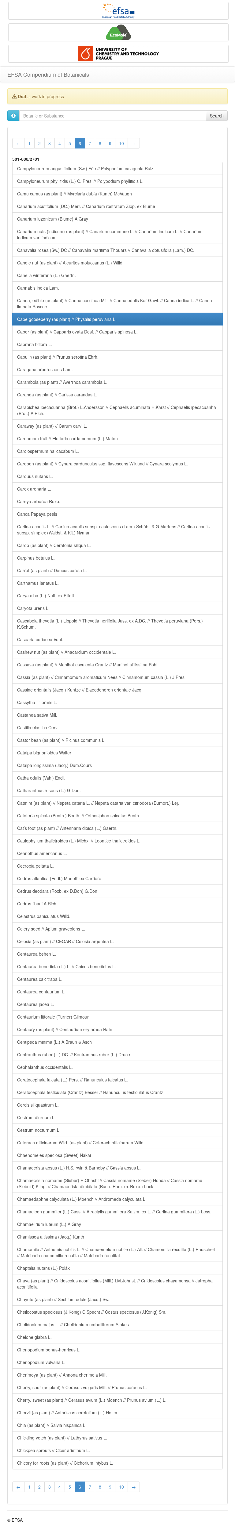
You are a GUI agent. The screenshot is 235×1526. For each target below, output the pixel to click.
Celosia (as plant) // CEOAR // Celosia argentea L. (65, 941)
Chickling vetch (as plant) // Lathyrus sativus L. (62, 1438)
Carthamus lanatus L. (38, 583)
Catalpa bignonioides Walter (44, 753)
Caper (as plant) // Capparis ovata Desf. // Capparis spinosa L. (77, 332)
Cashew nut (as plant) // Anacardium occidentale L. (66, 652)
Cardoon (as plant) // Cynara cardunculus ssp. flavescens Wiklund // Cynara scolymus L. (102, 463)
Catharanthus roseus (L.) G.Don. (49, 790)
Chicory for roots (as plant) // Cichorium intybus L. (65, 1463)
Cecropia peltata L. (35, 866)
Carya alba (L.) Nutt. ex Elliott (45, 595)
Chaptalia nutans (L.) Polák (43, 1268)
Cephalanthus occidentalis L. (45, 1067)
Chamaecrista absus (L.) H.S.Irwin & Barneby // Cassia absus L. (79, 1168)
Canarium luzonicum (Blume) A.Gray (52, 219)
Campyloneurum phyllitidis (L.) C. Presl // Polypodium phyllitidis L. (80, 181)
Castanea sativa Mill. (37, 715)
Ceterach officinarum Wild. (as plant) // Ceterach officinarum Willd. (81, 1142)
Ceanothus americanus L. (42, 853)
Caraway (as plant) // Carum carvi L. (52, 426)
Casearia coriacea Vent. (40, 639)
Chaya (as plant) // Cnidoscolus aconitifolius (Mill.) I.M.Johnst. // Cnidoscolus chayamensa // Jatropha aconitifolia (115, 1283)
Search (217, 116)
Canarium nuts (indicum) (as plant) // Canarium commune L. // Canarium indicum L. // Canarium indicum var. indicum (110, 234)
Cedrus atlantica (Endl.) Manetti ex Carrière (59, 878)
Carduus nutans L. (35, 476)
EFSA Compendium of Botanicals (48, 74)
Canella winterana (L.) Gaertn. (46, 275)
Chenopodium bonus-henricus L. (48, 1350)
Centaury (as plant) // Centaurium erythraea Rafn (64, 1029)
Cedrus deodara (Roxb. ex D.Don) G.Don (57, 891)
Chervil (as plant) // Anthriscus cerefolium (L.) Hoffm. (67, 1412)
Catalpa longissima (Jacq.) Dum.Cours (54, 765)
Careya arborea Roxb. (38, 501)
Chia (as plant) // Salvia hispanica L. (52, 1425)
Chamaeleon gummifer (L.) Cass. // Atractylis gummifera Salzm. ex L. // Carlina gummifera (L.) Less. (114, 1211)
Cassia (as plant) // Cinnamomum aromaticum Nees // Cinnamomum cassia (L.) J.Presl (101, 677)
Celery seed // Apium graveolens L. (51, 929)
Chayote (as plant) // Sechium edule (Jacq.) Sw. (63, 1299)
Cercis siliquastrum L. (38, 1105)
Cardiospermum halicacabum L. (48, 451)
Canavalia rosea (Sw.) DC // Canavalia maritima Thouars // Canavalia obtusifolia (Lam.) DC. (105, 250)
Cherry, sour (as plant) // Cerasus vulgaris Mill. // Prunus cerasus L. (82, 1387)
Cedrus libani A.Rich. (37, 903)
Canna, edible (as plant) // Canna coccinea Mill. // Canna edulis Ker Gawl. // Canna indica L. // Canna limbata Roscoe (114, 303)
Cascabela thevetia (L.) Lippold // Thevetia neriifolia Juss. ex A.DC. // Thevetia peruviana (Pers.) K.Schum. (110, 624)
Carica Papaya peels (37, 514)
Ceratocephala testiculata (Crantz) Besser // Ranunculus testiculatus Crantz (90, 1092)
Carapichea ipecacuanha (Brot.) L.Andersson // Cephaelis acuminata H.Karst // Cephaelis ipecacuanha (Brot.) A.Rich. (116, 410)
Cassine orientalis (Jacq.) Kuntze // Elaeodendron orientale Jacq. (80, 690)
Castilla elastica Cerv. (37, 727)
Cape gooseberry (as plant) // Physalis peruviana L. (67, 319)
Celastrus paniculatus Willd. (43, 916)
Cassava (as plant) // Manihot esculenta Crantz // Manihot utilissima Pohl (87, 664)
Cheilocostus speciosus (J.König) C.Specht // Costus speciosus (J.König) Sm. (91, 1312)
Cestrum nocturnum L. (39, 1130)
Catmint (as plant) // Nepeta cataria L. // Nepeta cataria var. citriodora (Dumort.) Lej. (98, 803)
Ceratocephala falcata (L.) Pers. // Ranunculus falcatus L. (72, 1080)
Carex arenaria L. (34, 489)
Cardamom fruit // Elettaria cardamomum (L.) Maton (67, 438)
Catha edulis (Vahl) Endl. (41, 778)
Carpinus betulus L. (36, 558)
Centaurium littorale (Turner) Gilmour (53, 1017)
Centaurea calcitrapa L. (39, 979)
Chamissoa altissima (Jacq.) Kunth (50, 1237)
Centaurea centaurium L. (41, 991)
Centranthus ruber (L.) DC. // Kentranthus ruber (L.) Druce (73, 1054)
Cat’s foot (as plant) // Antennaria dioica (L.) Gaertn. (67, 828)
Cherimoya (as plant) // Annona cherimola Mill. (62, 1375)
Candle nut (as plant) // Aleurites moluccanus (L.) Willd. (70, 263)
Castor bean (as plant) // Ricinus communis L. (61, 740)
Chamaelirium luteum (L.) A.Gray (49, 1224)
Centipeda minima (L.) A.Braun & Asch (54, 1042)
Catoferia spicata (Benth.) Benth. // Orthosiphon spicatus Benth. (78, 815)
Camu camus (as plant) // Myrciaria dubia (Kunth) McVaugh (74, 194)
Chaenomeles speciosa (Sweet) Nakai (54, 1155)
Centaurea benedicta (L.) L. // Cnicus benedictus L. (66, 966)
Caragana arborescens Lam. (45, 369)
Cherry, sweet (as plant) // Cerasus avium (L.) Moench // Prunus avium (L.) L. (91, 1400)
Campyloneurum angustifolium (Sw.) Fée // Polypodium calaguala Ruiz (85, 168)
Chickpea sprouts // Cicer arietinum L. (53, 1450)
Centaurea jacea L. (35, 1004)
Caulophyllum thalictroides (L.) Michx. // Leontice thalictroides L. (78, 841)
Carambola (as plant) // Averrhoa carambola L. (62, 382)
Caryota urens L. (33, 608)
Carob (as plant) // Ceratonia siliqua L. (54, 545)
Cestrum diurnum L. (36, 1117)
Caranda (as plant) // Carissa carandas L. (57, 394)
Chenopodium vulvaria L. (41, 1362)
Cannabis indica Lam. (38, 288)
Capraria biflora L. (34, 344)
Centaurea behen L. (36, 954)
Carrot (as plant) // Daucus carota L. (52, 570)
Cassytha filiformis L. (37, 702)
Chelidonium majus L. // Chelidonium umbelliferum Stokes (73, 1324)
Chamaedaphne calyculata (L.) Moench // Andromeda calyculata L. (82, 1199)
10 (121, 143)
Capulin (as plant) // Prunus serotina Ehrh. (58, 357)
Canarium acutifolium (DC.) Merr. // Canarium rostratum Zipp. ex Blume (86, 206)
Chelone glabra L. (34, 1337)
